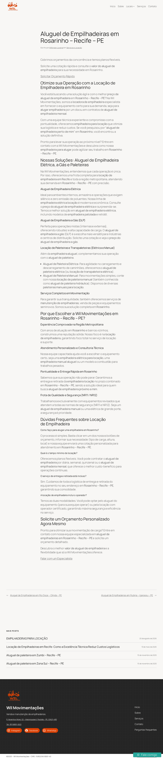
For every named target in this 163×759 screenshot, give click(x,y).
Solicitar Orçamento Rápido (57, 76)
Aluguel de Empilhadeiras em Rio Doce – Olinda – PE (36, 595)
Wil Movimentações (25, 708)
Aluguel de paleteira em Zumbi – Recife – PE (33, 655)
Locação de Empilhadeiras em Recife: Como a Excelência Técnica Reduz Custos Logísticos (63, 646)
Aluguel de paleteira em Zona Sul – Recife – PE (35, 663)
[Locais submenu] (134, 6)
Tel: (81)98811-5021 (13, 724)
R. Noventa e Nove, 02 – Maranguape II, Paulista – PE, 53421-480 (31, 719)
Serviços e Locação (74, 47)
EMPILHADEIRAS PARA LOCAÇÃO (26, 638)
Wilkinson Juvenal (56, 47)
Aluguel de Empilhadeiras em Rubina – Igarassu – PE (127, 595)
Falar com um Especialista (56, 558)
